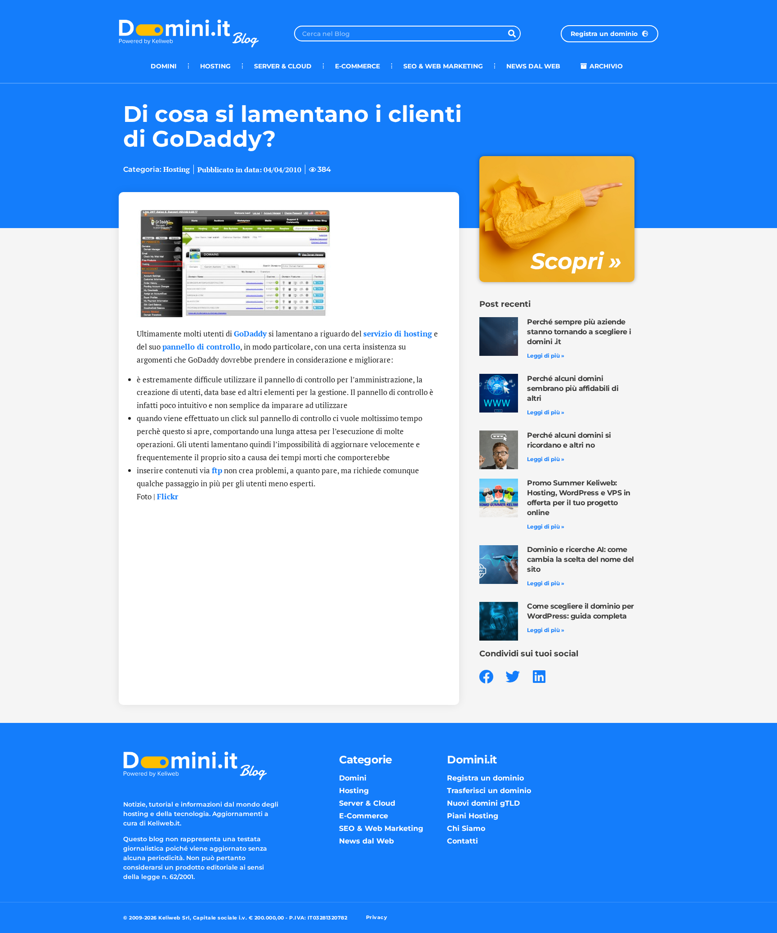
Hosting (215, 66)
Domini (164, 66)
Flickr (167, 496)
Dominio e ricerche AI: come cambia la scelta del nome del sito (580, 559)
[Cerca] (512, 33)
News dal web (533, 66)
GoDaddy (250, 333)
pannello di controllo (201, 346)
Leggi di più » (545, 355)
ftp (217, 470)
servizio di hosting (397, 333)
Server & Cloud (283, 66)
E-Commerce (357, 66)
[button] (486, 677)
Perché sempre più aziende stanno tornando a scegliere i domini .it (579, 332)
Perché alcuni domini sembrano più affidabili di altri (572, 388)
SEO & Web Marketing (443, 66)
